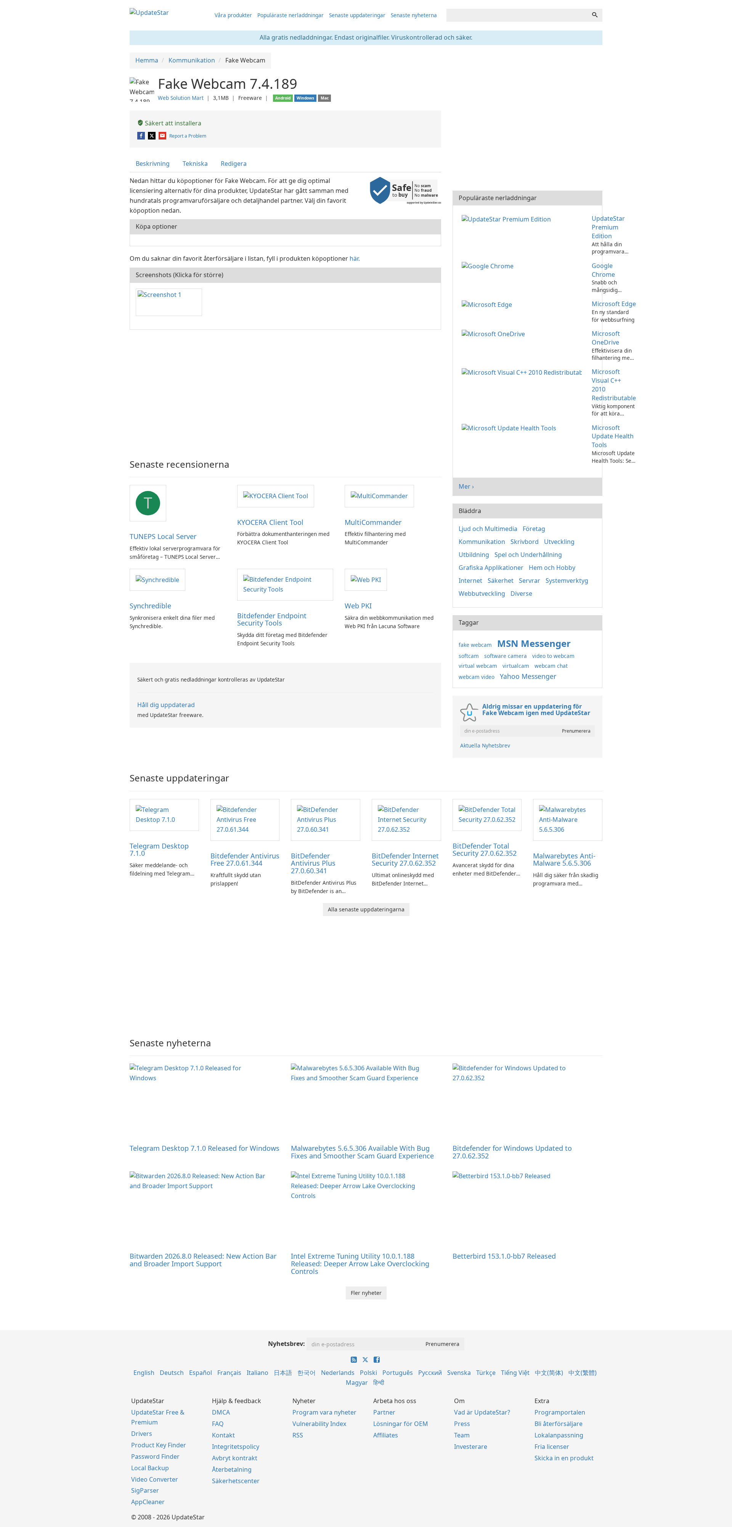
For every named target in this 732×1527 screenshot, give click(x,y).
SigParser (145, 1490)
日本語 (283, 1372)
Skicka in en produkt (564, 1458)
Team (462, 1435)
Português (397, 1372)
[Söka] (594, 15)
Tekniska (195, 163)
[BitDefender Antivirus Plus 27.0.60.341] (325, 819)
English (143, 1372)
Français (229, 1372)
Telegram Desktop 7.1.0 (159, 849)
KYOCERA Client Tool (270, 522)
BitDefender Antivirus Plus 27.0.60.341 (313, 863)
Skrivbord (524, 541)
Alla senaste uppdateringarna (366, 909)
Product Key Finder (158, 1445)
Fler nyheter (366, 1292)
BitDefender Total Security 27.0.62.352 (485, 849)
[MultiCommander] (379, 495)
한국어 (306, 1372)
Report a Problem (187, 136)
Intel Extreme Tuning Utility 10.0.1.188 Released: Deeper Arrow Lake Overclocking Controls (360, 1263)
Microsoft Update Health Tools (613, 436)
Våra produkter (233, 15)
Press (462, 1424)
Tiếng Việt (515, 1372)
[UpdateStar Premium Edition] (508, 218)
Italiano (257, 1372)
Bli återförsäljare (559, 1424)
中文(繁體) (582, 1372)
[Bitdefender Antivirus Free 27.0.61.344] (245, 819)
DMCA (221, 1412)
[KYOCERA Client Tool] (275, 495)
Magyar (357, 1382)
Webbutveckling (482, 593)
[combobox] (517, 15)
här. (355, 258)
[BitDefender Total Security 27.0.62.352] (487, 814)
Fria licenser (552, 1446)
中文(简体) (549, 1372)
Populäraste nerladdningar (290, 15)
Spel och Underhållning (528, 554)
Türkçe (486, 1372)
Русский (430, 1372)
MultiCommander (373, 522)
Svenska (459, 1372)
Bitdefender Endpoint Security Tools (272, 619)
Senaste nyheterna (414, 15)
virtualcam (515, 665)
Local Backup (150, 1468)
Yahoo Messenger (528, 676)
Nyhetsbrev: (286, 1343)
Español (200, 1372)
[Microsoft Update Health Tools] (510, 427)
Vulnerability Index (319, 1424)
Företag (534, 529)
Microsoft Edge (614, 304)
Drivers (141, 1433)
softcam (469, 655)
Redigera (234, 163)
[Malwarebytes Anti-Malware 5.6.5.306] (567, 819)
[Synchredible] (157, 579)
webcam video (476, 676)
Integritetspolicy (235, 1446)
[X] (152, 136)
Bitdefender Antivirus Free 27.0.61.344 (244, 859)
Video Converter (154, 1479)
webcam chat (551, 665)
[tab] (153, 163)
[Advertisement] (285, 390)
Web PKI (358, 605)
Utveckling (559, 541)
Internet (470, 580)
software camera (505, 655)
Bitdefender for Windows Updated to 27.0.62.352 (512, 1152)
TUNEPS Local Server (163, 536)
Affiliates (385, 1435)
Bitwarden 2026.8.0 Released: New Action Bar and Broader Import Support (203, 1259)
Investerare (470, 1446)
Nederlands (338, 1372)
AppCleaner (148, 1502)
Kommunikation (482, 541)
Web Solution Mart (181, 97)
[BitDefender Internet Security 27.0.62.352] (406, 819)
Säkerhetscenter (236, 1481)
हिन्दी (378, 1382)
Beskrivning (153, 163)
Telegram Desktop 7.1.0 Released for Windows (204, 1148)
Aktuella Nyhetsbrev (485, 745)
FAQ (218, 1424)
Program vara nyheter (324, 1412)
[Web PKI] (366, 579)
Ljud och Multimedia (488, 529)
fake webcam (475, 644)
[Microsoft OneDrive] (495, 333)
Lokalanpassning (559, 1435)
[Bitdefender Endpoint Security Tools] (285, 584)
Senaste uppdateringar (357, 15)
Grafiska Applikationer (491, 567)
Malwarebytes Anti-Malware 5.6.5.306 (564, 859)
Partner (384, 1412)
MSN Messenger (534, 643)
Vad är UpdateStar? (482, 1412)
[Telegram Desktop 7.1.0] (164, 814)
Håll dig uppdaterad (166, 705)
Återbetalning (232, 1469)
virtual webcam (478, 665)
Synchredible (150, 605)
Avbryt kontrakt (234, 1458)
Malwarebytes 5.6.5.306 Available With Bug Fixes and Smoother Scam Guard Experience (362, 1152)
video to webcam (553, 655)
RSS (297, 1435)
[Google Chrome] (489, 265)
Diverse (521, 593)
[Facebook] (141, 136)
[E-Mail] (163, 136)
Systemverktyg (567, 580)
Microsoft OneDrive (606, 337)
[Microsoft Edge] (488, 304)
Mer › (466, 486)
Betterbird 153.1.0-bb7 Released (504, 1256)
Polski (368, 1372)
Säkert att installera (172, 123)
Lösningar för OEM (400, 1424)
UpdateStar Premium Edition (608, 227)
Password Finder (155, 1456)
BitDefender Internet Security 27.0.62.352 (405, 859)
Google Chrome (603, 270)
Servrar (529, 580)
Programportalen (560, 1412)
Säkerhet (501, 580)
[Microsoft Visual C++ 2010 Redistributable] (523, 371)
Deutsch (172, 1372)
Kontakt (223, 1435)
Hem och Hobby (552, 567)
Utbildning (474, 554)
